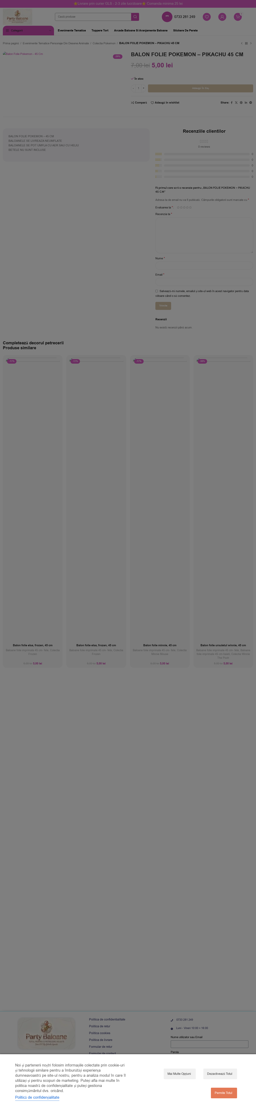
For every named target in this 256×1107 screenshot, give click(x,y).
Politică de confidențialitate (37, 1097)
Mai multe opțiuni (179, 1074)
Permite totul (223, 1093)
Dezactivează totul (219, 1074)
